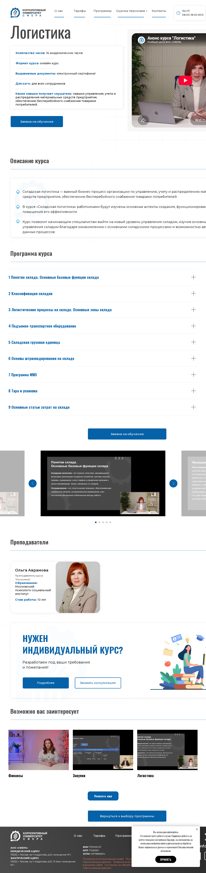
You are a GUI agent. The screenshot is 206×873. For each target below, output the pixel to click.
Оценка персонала (130, 11)
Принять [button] (165, 859)
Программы (102, 11)
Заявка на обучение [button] (37, 121)
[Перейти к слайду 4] (106, 522)
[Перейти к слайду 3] (103, 522)
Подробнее (46, 683)
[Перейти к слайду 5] (110, 522)
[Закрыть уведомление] (197, 829)
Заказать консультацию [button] (98, 683)
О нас (59, 11)
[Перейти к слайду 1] (96, 522)
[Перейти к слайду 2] (99, 522)
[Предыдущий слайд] (33, 483)
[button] (103, 795)
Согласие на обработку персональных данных (109, 866)
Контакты (159, 11)
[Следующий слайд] (173, 483)
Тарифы (80, 11)
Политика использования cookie (103, 858)
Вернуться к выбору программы (127, 816)
